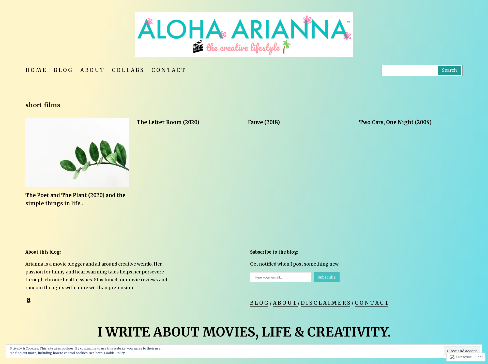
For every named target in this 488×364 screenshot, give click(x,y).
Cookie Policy (114, 353)
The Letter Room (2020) (168, 122)
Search (449, 70)
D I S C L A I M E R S (325, 303)
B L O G (259, 303)
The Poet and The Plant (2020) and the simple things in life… (75, 199)
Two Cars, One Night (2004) (395, 122)
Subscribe (327, 277)
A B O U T (285, 303)
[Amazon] (28, 300)
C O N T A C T (371, 303)
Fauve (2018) (264, 122)
